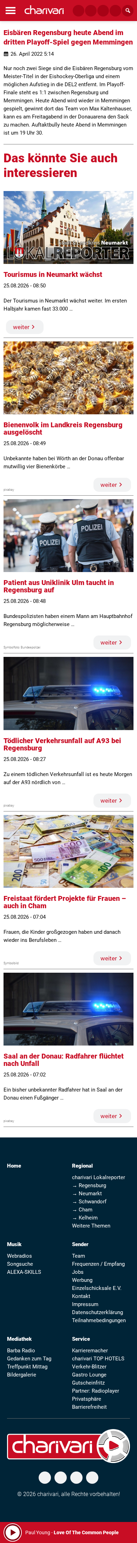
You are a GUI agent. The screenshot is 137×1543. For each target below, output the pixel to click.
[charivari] (44, 9)
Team (78, 1256)
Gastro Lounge (89, 1375)
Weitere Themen (91, 1226)
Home (14, 1166)
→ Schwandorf (89, 1201)
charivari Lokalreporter (98, 1177)
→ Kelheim (85, 1218)
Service (81, 1339)
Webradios (19, 1256)
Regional (82, 1166)
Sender (80, 1244)
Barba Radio (21, 1350)
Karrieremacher (90, 1350)
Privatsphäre (86, 1399)
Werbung (82, 1280)
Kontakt (81, 1296)
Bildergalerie (21, 1375)
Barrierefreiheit (89, 1407)
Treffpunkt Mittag (27, 1367)
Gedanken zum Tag (29, 1358)
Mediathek (19, 1339)
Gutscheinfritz (88, 1383)
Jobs (78, 1272)
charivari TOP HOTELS (98, 1358)
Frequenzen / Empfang (98, 1264)
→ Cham (82, 1209)
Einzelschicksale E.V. (97, 1288)
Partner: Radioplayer (95, 1391)
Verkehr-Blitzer (89, 1367)
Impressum (85, 1304)
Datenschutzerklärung (97, 1312)
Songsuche (20, 1264)
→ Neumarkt (87, 1193)
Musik (14, 1244)
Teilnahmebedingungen (99, 1320)
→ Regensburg (89, 1185)
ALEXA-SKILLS (24, 1272)
